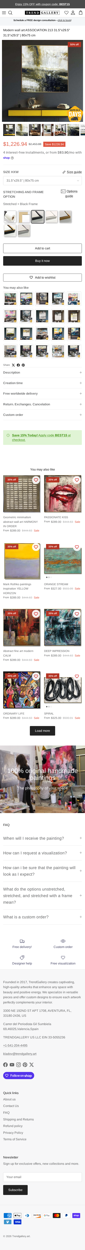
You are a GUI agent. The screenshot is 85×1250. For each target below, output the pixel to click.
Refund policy (13, 1126)
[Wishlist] (66, 13)
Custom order (13, 414)
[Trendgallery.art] (42, 13)
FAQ (6, 1112)
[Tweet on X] (13, 365)
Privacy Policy (13, 1132)
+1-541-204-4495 (15, 1045)
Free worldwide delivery (20, 393)
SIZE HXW (11, 172)
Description (11, 372)
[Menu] (4, 12)
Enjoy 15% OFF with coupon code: (37, 4)
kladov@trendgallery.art (19, 1053)
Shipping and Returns (18, 1119)
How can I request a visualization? (35, 853)
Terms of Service (14, 1139)
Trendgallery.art (21, 1236)
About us (9, 1099)
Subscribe (15, 1190)
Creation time (13, 383)
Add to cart (42, 248)
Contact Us (11, 1106)
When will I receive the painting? (33, 838)
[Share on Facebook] (18, 365)
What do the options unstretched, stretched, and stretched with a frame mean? (37, 896)
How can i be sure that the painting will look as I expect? (39, 870)
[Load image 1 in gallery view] (42, 81)
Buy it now (42, 260)
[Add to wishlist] (36, 480)
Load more (42, 730)
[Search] (11, 12)
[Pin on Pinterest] (23, 365)
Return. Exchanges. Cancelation (26, 404)
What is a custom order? (26, 917)
